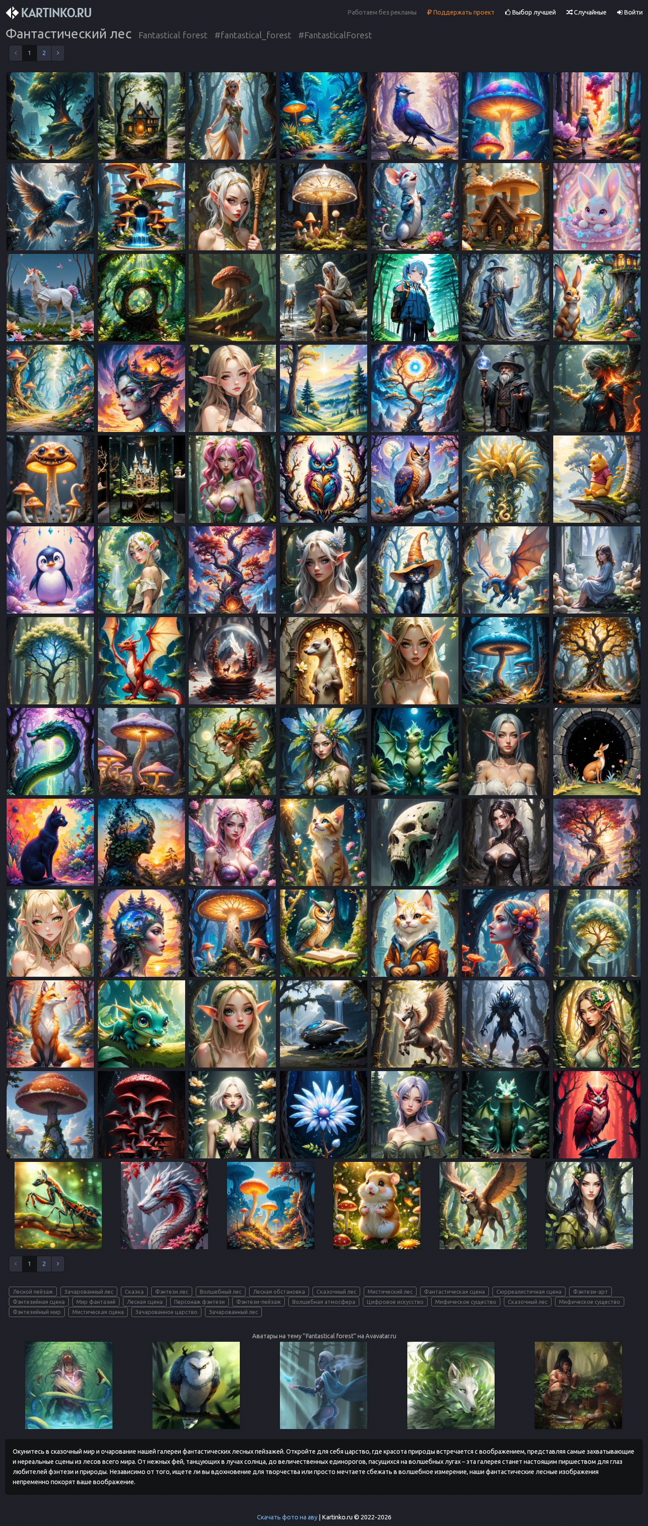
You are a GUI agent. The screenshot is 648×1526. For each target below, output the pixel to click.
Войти (632, 12)
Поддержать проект (463, 12)
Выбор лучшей (533, 12)
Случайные (590, 12)
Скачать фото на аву (287, 1517)
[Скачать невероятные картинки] (49, 13)
